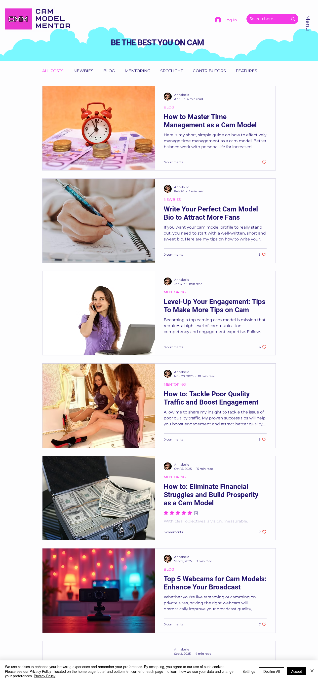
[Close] (312, 671)
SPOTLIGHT (171, 70)
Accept (296, 671)
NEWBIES (83, 70)
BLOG (109, 70)
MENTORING (137, 70)
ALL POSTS (53, 70)
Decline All (271, 671)
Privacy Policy (44, 675)
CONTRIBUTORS (209, 70)
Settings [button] (248, 671)
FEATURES (246, 70)
